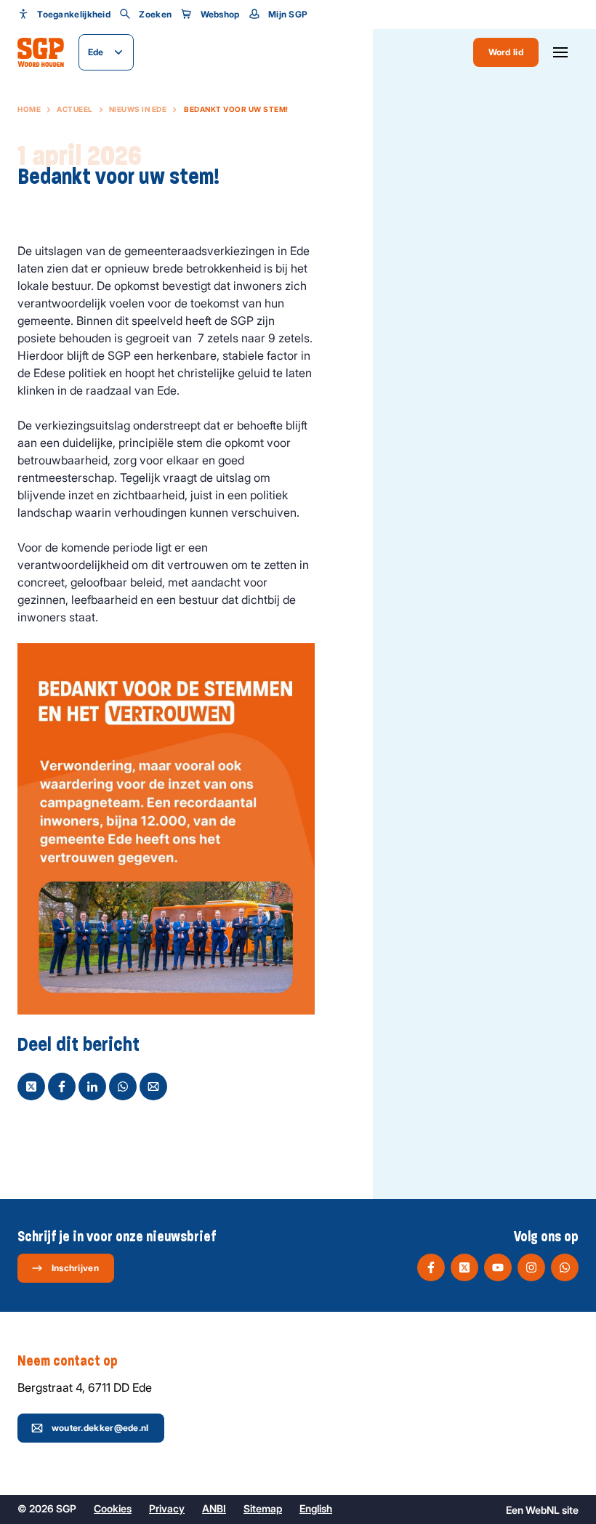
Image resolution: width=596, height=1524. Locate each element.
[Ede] (40, 52)
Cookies (113, 1508)
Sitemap (262, 1508)
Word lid (505, 52)
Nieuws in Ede (138, 109)
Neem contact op (67, 1360)
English (315, 1508)
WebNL (542, 1510)
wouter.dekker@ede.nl (100, 1427)
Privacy (167, 1508)
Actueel (75, 109)
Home (29, 109)
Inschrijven (75, 1267)
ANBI (214, 1508)
